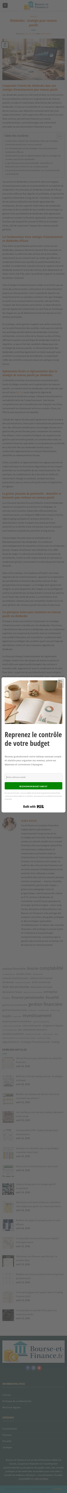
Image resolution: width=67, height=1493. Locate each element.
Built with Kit (33, 806)
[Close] (61, 683)
